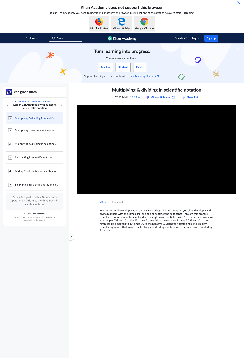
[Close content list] (71, 237)
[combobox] (195, 282)
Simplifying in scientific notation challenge (36, 184)
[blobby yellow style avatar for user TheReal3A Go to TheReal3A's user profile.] (117, 316)
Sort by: (175, 282)
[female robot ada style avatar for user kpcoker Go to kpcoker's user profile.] (106, 295)
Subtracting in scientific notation (34, 157)
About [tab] (104, 202)
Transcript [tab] (117, 202)
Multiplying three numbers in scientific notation (36, 130)
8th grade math (30, 197)
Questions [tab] (110, 243)
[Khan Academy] (122, 38)
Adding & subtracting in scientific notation (36, 171)
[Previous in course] (7, 105)
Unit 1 (50, 101)
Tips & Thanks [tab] (128, 243)
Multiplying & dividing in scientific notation (36, 118)
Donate (179, 38)
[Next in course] (62, 105)
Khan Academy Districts (142, 76)
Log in (195, 38)
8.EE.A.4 (135, 97)
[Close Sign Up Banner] (238, 49)
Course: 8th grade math (29, 101)
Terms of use (19, 217)
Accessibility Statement (34, 220)
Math (15, 197)
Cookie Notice (48, 217)
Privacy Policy (34, 217)
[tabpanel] (157, 219)
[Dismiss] (238, 2)
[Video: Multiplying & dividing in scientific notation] (156, 149)
